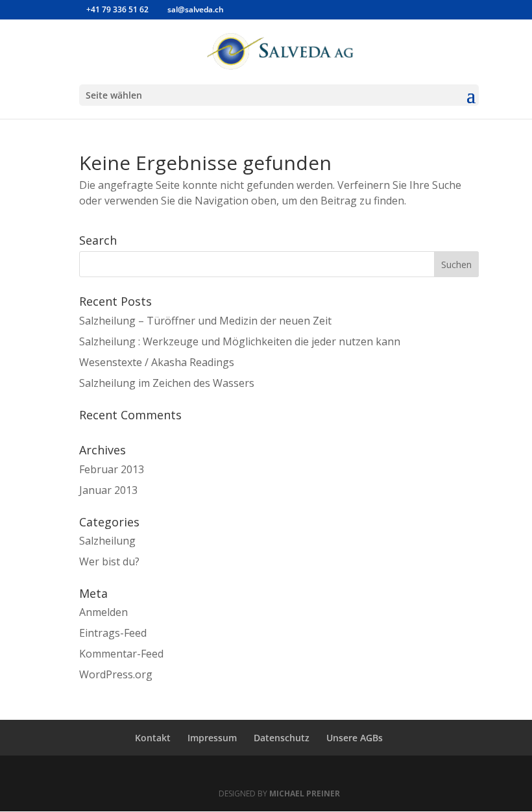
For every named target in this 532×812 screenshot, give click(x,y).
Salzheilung (107, 541)
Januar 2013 (108, 490)
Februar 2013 (111, 469)
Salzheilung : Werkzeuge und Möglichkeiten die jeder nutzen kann (239, 341)
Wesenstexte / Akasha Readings (156, 362)
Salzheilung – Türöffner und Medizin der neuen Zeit (205, 321)
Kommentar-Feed (121, 653)
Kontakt (153, 738)
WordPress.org (115, 674)
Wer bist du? (109, 561)
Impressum (212, 738)
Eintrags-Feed (113, 633)
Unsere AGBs (354, 738)
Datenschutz (281, 738)
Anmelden (103, 612)
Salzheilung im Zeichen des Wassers (166, 383)
